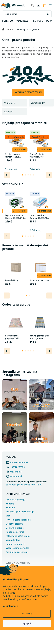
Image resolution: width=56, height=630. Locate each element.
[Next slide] (49, 175)
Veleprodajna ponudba (17, 547)
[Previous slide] (7, 175)
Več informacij (10, 605)
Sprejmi (27, 623)
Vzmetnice (9, 102)
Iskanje (48, 13)
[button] (22, 175)
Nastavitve (27, 613)
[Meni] (50, 5)
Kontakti (10, 503)
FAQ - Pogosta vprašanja (18, 519)
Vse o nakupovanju (15, 499)
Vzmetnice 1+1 (38, 102)
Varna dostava (13, 539)
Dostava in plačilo (15, 527)
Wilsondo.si (16, 471)
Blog (8, 515)
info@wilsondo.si (19, 462)
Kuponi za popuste (15, 544)
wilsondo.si (16, 476)
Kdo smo (10, 507)
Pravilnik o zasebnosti (17, 551)
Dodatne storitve (14, 523)
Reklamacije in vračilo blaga (20, 511)
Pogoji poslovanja (15, 531)
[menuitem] (7, 21)
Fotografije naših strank (18, 535)
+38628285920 (17, 467)
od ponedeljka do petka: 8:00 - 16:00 (26, 483)
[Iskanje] (32, 5)
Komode (8, 111)
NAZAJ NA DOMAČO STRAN (28, 92)
